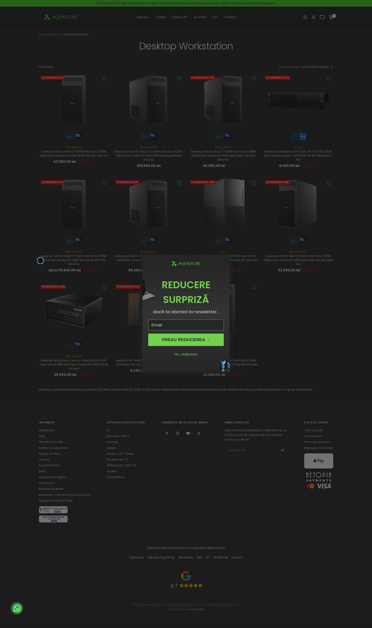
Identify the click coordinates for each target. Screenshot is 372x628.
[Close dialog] (40, 260)
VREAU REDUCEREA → (186, 339)
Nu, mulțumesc (186, 354)
